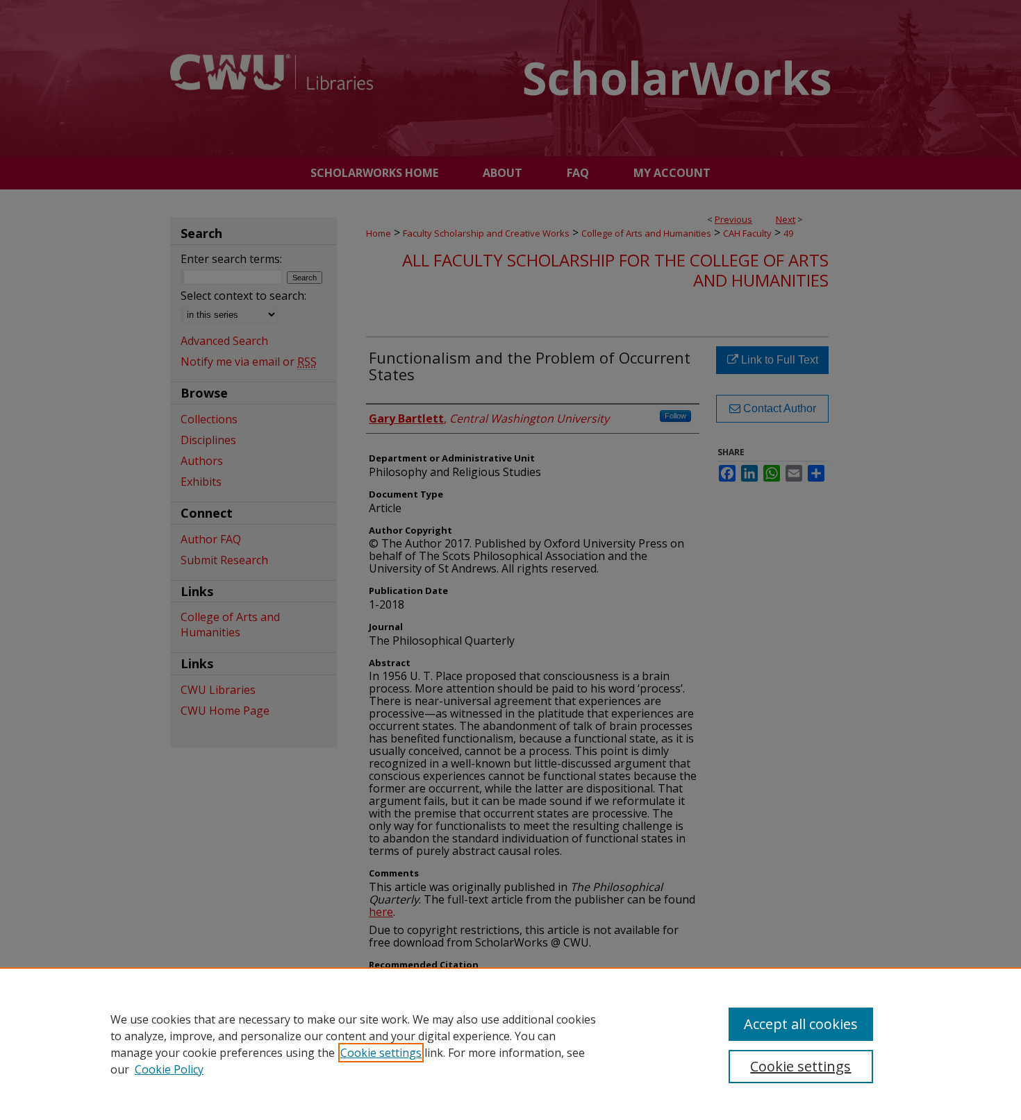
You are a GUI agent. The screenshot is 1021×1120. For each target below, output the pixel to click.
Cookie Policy (169, 1069)
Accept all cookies (801, 1024)
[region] (510, 1043)
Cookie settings (381, 1052)
